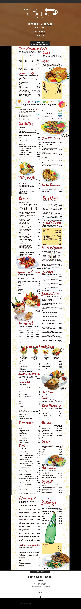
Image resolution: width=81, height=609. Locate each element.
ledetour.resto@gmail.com (35, 586)
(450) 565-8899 (47, 586)
